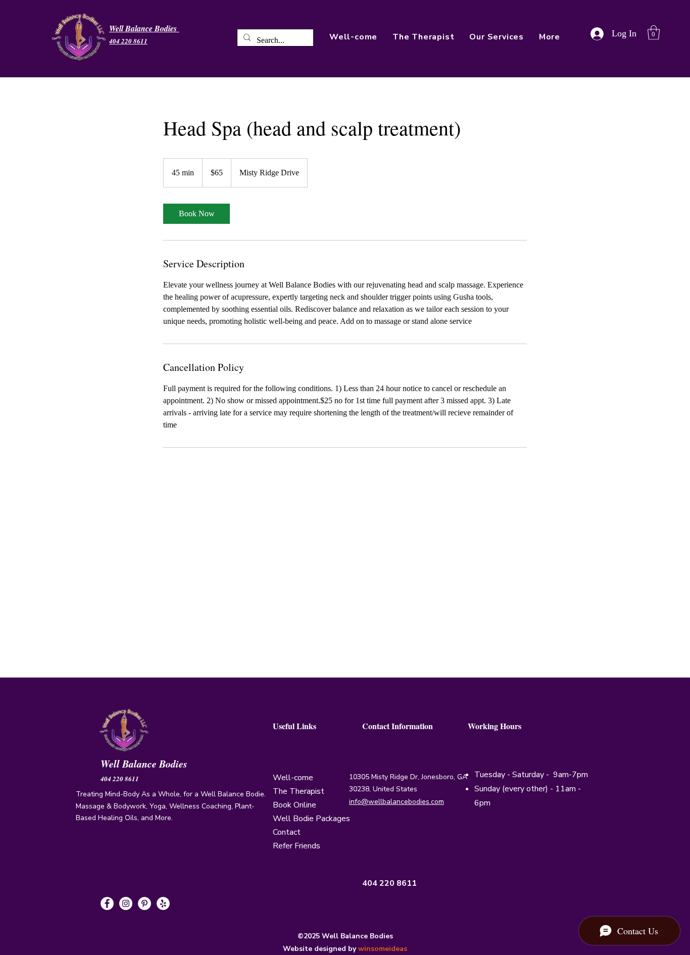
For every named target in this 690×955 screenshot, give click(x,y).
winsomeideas (382, 948)
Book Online (294, 804)
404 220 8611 (120, 778)
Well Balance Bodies (146, 763)
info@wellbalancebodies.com (396, 801)
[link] (196, 214)
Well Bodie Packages (311, 818)
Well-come (293, 777)
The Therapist (298, 791)
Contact (287, 832)
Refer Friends (296, 845)
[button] (549, 36)
